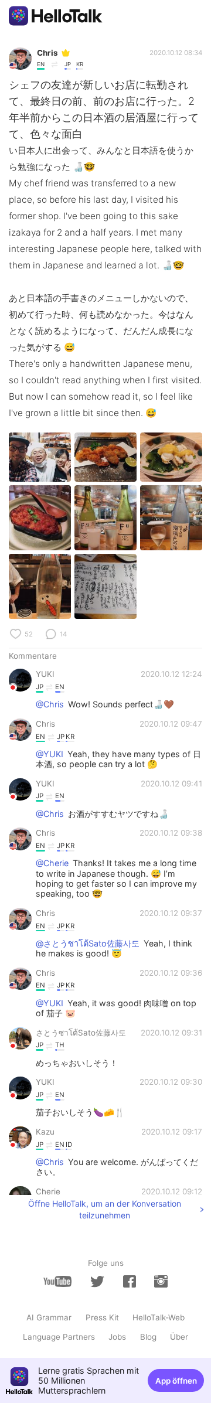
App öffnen (176, 1380)
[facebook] (129, 1281)
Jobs (117, 1336)
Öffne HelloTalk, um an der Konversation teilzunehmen (104, 1209)
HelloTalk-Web (158, 1317)
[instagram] (160, 1281)
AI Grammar (49, 1317)
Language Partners (59, 1336)
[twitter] (97, 1282)
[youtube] (57, 1281)
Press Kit (102, 1317)
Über (179, 1336)
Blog (148, 1336)
